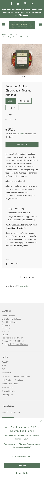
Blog (4, 365)
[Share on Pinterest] (17, 263)
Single (10, 101)
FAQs (4, 369)
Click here (10, 225)
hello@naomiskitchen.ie (18, 344)
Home (4, 34)
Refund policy (7, 394)
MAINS (12, 34)
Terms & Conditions (10, 383)
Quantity (8, 115)
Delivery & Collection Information (16, 376)
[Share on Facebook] (7, 263)
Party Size (12, 107)
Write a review (23, 286)
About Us (5, 362)
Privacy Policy (7, 387)
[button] (17, 76)
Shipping (20, 133)
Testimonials (7, 372)
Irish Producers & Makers (12, 380)
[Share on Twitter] (11, 263)
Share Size (24, 101)
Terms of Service (8, 391)
